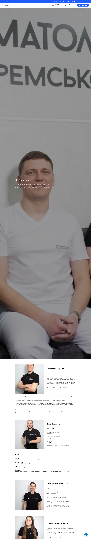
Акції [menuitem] (64, 1)
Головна (16, 360)
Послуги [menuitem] (56, 1)
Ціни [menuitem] (60, 1)
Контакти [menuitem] (74, 1)
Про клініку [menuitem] (68, 1)
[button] (83, 5)
